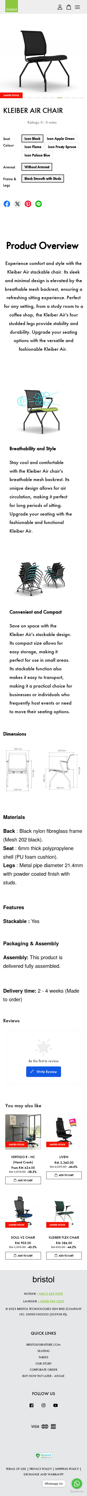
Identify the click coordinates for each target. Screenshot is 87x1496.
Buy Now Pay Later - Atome (43, 1376)
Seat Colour (8, 142)
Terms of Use (16, 1469)
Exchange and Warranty (44, 1474)
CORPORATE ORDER (43, 1370)
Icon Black (32, 138)
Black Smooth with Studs (42, 178)
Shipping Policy (67, 1469)
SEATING (43, 1351)
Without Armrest (36, 166)
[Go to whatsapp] (77, 1483)
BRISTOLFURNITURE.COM (43, 1345)
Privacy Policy (41, 1469)
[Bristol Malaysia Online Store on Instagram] (43, 1407)
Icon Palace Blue (37, 155)
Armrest (9, 167)
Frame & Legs (9, 182)
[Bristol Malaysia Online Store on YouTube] (55, 1407)
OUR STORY (43, 1363)
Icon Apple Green (61, 138)
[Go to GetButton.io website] (77, 1491)
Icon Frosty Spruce (62, 146)
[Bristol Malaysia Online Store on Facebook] (31, 1407)
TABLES (43, 1357)
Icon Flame (32, 146)
